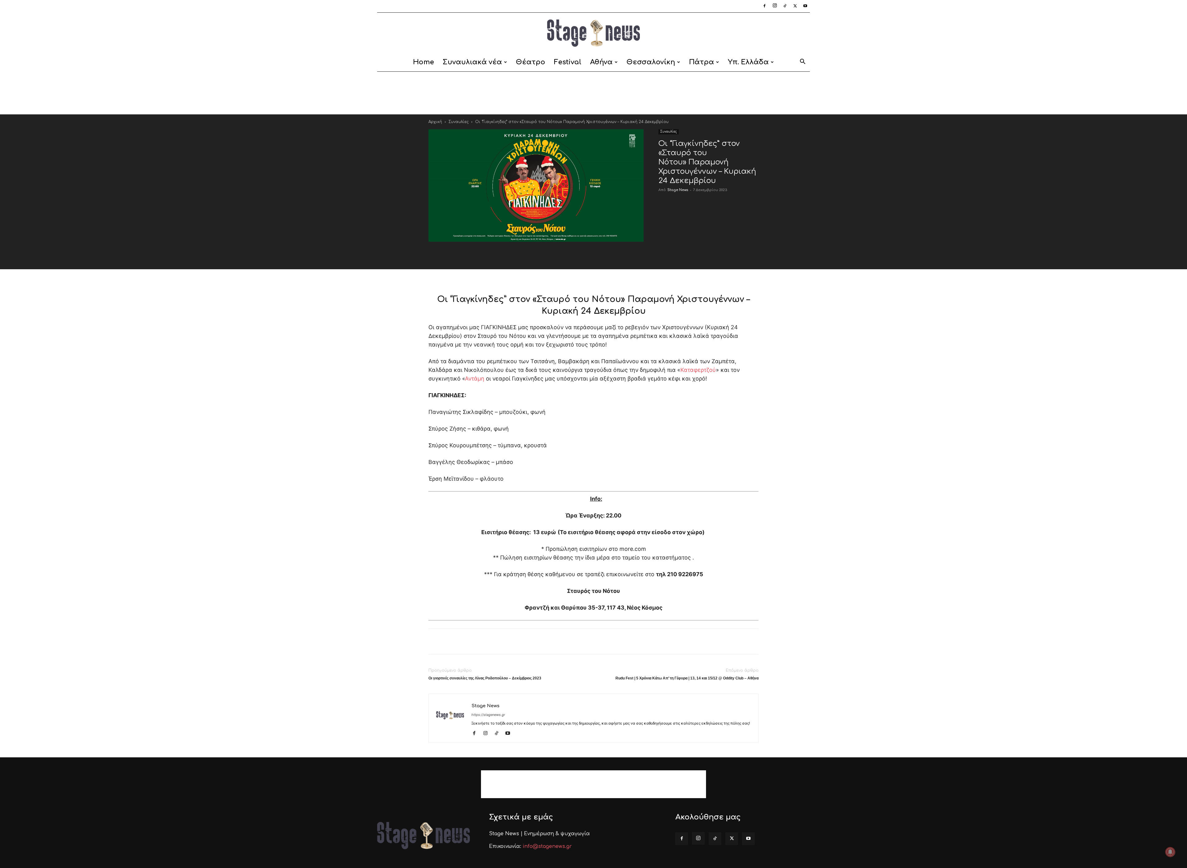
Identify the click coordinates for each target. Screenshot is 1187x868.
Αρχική (435, 122)
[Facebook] (764, 6)
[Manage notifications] (1170, 852)
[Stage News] (593, 33)
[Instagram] (774, 6)
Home (423, 62)
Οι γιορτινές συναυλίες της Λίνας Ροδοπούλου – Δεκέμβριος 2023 (484, 678)
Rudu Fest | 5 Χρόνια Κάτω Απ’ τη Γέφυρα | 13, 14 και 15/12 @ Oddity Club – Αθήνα (687, 678)
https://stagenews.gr (488, 715)
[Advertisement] (593, 93)
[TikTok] (784, 6)
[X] (795, 6)
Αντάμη (474, 378)
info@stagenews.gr (547, 846)
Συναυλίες (459, 122)
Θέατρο (530, 62)
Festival (567, 62)
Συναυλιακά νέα (472, 62)
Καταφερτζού (698, 370)
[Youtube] (805, 6)
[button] (802, 62)
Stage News (677, 190)
